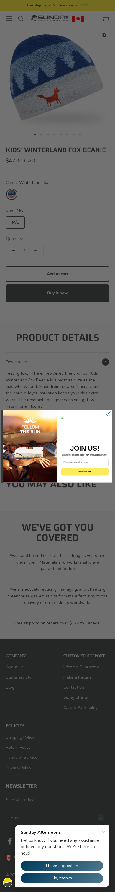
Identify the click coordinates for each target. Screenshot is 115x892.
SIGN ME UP (84, 471)
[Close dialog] (108, 413)
